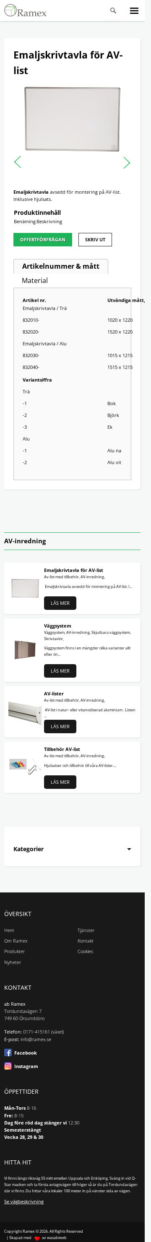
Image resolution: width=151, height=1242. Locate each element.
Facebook (25, 1053)
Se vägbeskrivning (24, 1202)
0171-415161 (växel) (43, 1032)
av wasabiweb (54, 1237)
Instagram (26, 1066)
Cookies (85, 951)
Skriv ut (95, 240)
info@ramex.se (36, 1039)
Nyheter (12, 962)
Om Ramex (15, 941)
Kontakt (86, 941)
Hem (9, 930)
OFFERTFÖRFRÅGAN (42, 240)
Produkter (14, 951)
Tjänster (86, 930)
